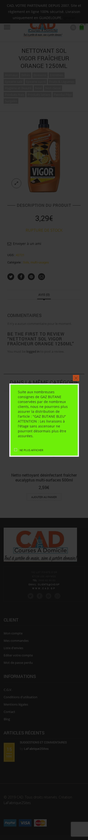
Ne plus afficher (31, 450)
